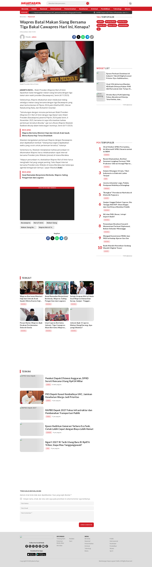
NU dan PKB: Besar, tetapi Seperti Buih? (114, 215)
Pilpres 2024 (112, 25)
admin (34, 37)
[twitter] (30, 546)
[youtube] (43, 546)
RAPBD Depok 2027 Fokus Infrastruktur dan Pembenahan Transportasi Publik (68, 411)
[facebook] (26, 546)
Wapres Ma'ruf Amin (46, 227)
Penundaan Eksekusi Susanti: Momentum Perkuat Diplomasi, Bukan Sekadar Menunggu (116, 226)
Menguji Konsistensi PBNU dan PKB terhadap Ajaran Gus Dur (116, 237)
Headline (100, 22)
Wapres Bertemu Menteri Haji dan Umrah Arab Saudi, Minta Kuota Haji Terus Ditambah (46, 134)
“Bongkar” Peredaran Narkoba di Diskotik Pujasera (117, 193)
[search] (87, 3)
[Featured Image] (57, 82)
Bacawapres (25, 223)
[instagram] (40, 546)
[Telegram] (87, 37)
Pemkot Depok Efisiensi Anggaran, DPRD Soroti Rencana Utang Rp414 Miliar (67, 379)
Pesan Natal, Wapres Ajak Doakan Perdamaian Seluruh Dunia (31, 325)
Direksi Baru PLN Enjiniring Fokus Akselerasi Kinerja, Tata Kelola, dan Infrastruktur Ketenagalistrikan (118, 99)
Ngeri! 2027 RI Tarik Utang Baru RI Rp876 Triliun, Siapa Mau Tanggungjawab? (67, 443)
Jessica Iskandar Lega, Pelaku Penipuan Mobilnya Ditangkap (116, 184)
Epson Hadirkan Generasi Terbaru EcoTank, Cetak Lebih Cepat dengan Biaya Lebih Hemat (69, 427)
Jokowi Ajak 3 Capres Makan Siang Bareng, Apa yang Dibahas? (81, 325)
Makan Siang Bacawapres (29, 227)
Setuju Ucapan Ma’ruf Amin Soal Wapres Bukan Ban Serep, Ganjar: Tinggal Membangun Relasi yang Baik (82, 300)
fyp (99, 29)
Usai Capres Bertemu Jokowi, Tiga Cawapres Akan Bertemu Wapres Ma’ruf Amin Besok (55, 326)
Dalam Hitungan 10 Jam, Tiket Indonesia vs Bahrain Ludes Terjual (116, 173)
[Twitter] (78, 37)
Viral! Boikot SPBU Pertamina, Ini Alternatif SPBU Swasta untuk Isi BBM (117, 149)
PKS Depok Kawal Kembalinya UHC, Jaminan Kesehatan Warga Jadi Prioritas (68, 395)
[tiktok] (46, 546)
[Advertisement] (57, 257)
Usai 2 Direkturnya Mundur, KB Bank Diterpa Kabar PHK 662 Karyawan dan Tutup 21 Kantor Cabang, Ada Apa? (118, 87)
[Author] (22, 37)
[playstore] (41, 555)
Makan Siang (52, 223)
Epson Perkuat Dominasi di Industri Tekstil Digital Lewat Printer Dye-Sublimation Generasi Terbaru (119, 76)
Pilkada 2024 (102, 25)
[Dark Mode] (130, 3)
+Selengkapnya (127, 105)
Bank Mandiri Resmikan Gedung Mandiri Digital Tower (117, 247)
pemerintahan (123, 25)
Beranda (23, 17)
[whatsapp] (33, 546)
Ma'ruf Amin (38, 223)
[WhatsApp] (83, 37)
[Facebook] (74, 37)
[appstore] (31, 555)
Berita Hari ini (122, 22)
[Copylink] (92, 37)
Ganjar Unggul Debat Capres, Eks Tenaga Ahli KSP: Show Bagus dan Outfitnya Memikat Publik (117, 204)
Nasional (31, 17)
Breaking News (110, 22)
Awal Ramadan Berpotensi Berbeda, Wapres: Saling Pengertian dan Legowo (45, 176)
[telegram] (36, 546)
